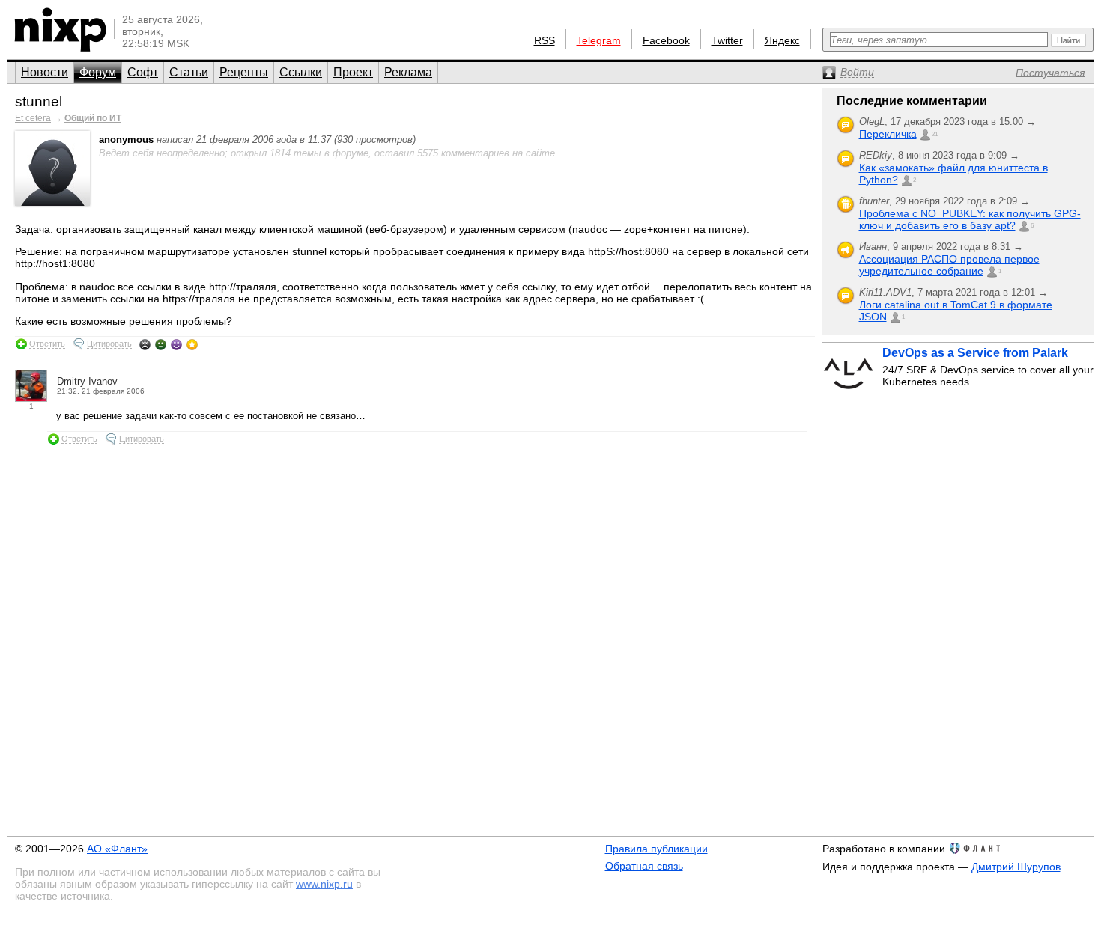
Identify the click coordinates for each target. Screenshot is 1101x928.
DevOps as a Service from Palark (975, 353)
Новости (44, 72)
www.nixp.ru (324, 884)
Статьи (188, 72)
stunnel (38, 101)
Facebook (666, 40)
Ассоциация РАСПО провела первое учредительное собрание (949, 265)
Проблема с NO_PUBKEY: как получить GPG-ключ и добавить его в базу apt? (970, 219)
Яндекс (782, 40)
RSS (544, 40)
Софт (142, 72)
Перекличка (888, 134)
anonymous (126, 139)
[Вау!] (192, 344)
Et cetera (33, 118)
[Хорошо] (176, 344)
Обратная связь (644, 866)
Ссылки (300, 72)
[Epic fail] (145, 344)
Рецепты (243, 72)
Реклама (408, 72)
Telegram (599, 40)
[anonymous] (52, 202)
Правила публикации (656, 849)
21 (935, 134)
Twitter (727, 40)
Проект (353, 72)
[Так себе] (160, 344)
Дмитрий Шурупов (1016, 867)
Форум (97, 72)
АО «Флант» (117, 849)
